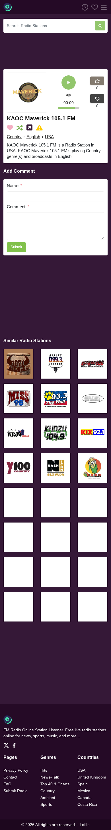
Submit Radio (15, 790)
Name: (14, 185)
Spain (82, 784)
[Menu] (103, 7)
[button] (68, 94)
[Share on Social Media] (30, 127)
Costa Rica (87, 804)
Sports (46, 804)
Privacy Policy (15, 770)
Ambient (47, 797)
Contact (10, 777)
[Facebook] (15, 743)
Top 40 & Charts (54, 784)
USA (49, 136)
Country (14, 136)
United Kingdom (91, 777)
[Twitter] (7, 743)
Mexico (83, 790)
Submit (16, 247)
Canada (84, 797)
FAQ (7, 784)
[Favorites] (93, 7)
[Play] (68, 82)
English (33, 136)
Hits (43, 770)
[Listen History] (83, 7)
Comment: (18, 206)
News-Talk (49, 777)
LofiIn (85, 824)
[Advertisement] (55, 50)
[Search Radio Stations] (100, 25)
